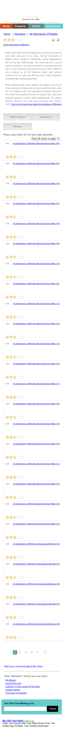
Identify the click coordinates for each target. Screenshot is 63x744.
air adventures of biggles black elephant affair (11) (36, 283)
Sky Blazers (10, 680)
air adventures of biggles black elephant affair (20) (36, 444)
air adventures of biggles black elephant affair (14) (36, 324)
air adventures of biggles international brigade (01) (36, 544)
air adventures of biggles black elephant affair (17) (36, 384)
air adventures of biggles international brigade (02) (36, 564)
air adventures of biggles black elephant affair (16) (36, 364)
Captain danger (12, 690)
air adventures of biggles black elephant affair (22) (36, 484)
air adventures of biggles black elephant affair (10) (36, 263)
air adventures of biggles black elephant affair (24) (36, 524)
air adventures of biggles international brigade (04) (36, 604)
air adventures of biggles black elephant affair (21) (36, 464)
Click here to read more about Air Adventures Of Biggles (36, 104)
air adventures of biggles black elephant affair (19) (36, 424)
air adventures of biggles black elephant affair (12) (36, 304)
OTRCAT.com (29, 721)
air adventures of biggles (44, 33)
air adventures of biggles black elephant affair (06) (36, 183)
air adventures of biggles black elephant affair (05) (36, 163)
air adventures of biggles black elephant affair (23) (36, 504)
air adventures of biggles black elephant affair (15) (36, 344)
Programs (20, 26)
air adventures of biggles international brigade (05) (36, 624)
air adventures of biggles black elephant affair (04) (36, 143)
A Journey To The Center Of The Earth (22, 686)
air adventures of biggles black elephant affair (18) (36, 404)
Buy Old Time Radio (13, 720)
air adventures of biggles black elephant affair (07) (36, 203)
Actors (36, 26)
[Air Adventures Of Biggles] (16, 45)
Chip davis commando (16, 693)
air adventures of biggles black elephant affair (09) (36, 243)
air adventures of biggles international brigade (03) (36, 584)
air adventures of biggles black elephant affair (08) (36, 223)
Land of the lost (13, 683)
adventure (20, 33)
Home (9, 13)
